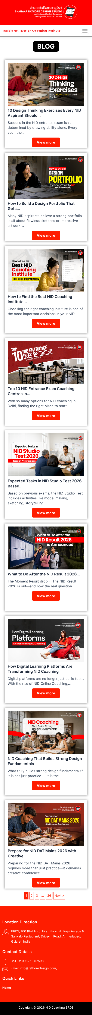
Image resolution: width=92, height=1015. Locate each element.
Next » (59, 896)
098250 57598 (33, 961)
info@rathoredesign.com (38, 968)
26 (49, 896)
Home (6, 987)
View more (46, 142)
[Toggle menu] (85, 31)
